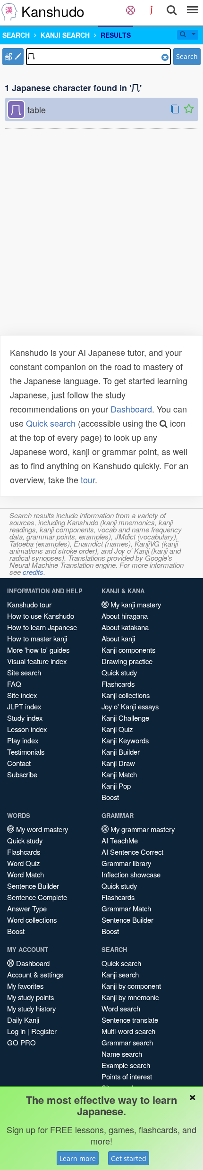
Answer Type (27, 908)
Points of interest (127, 1076)
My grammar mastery (142, 829)
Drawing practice (127, 661)
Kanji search (120, 974)
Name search (122, 1054)
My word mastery (41, 829)
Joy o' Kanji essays (130, 706)
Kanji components (128, 650)
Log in (16, 1031)
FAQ (14, 684)
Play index (22, 740)
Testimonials (25, 752)
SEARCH (16, 35)
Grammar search (127, 1042)
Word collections (32, 920)
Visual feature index (37, 661)
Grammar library (126, 863)
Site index (22, 695)
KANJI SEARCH (65, 35)
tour (88, 479)
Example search (126, 1065)
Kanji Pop (116, 786)
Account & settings (35, 974)
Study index (24, 718)
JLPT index (24, 706)
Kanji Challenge (125, 718)
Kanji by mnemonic (130, 997)
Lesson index (27, 729)
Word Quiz (23, 863)
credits (33, 572)
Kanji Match (119, 774)
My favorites (25, 986)
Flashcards (118, 684)
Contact (19, 763)
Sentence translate (130, 1020)
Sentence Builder (33, 886)
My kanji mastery (135, 604)
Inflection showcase (131, 874)
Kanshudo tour (29, 604)
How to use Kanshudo (40, 616)
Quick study (119, 672)
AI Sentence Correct (132, 852)
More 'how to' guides (38, 650)
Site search (24, 672)
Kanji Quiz (117, 729)
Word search (121, 1008)
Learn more (77, 1158)
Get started (128, 1158)
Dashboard (131, 409)
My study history (31, 1008)
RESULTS (116, 35)
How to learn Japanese (42, 627)
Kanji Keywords (125, 740)
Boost (110, 797)
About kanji (118, 638)
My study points (30, 997)
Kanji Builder (121, 752)
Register (44, 1031)
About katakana (125, 627)
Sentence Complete (37, 897)
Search (187, 56)
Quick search (51, 423)
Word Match (25, 874)
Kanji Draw (118, 763)
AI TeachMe (120, 840)
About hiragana (125, 616)
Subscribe (22, 774)
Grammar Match (126, 908)
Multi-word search (128, 1031)
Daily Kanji (23, 1020)
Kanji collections (126, 695)
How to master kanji (37, 638)
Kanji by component (131, 986)
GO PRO (21, 1042)
